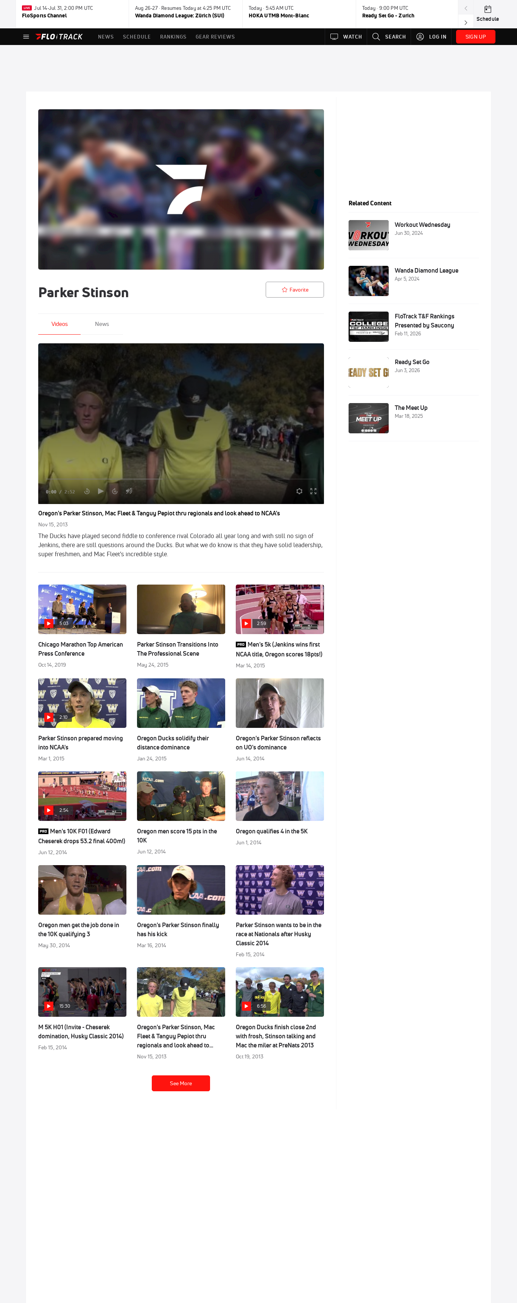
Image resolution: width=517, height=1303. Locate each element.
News (102, 323)
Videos (59, 323)
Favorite (299, 289)
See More (181, 1083)
